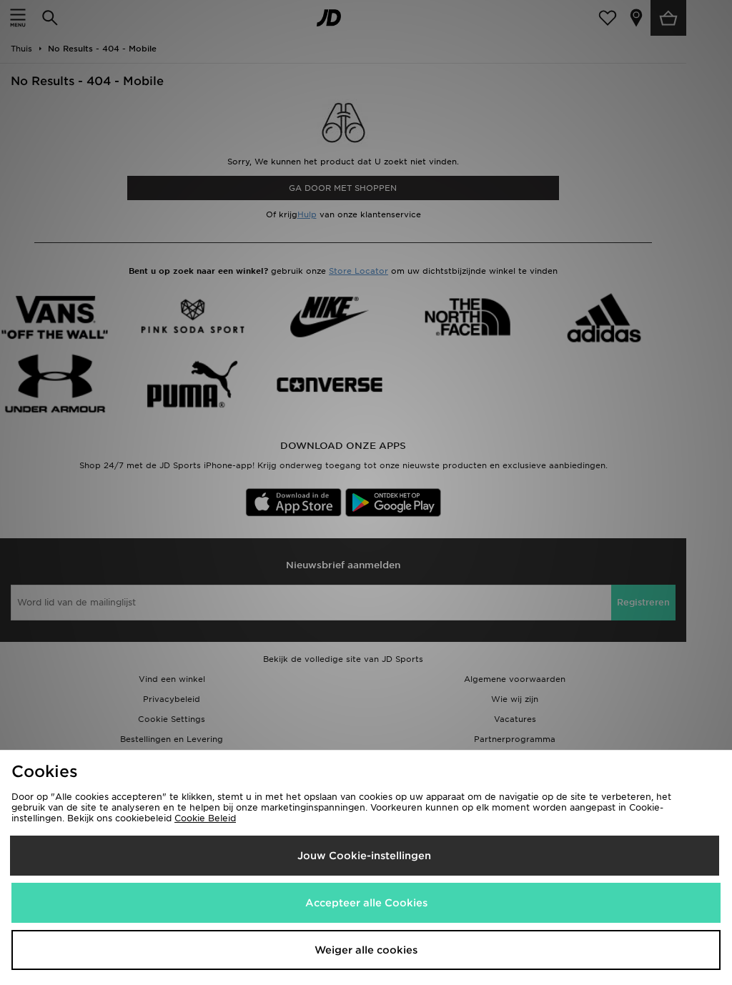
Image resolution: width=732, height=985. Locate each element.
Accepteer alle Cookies (366, 903)
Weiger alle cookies (366, 950)
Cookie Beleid (205, 818)
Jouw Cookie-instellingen (364, 855)
